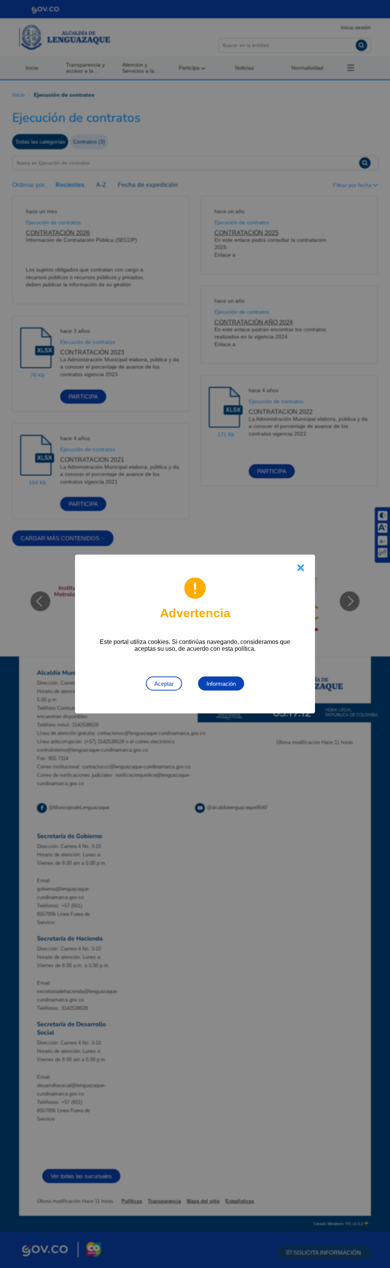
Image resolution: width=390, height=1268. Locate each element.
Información (221, 683)
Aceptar (164, 683)
